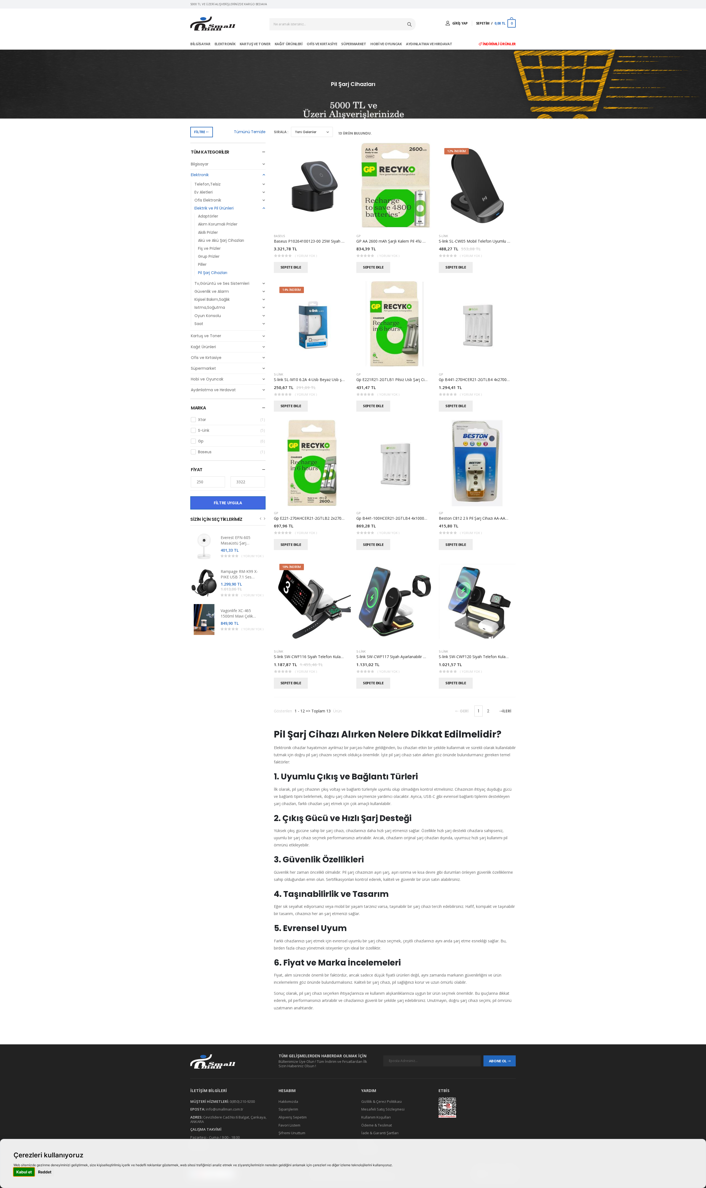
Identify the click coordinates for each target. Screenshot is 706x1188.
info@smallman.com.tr (224, 1109)
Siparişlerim (288, 1109)
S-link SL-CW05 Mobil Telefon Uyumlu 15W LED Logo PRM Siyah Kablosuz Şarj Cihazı (515, 241)
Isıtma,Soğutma (209, 307)
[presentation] (260, 518)
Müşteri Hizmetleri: (209, 1101)
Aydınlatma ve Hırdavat (429, 43)
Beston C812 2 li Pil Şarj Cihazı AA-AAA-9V (476, 518)
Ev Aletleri (203, 192)
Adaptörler (208, 216)
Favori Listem (289, 1124)
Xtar (231, 419)
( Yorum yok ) (252, 555)
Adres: (196, 1117)
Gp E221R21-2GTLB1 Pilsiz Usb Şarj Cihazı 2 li (397, 379)
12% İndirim (456, 151)
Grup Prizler (209, 256)
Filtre (199, 132)
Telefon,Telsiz (207, 184)
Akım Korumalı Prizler (217, 224)
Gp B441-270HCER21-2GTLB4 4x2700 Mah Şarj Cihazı (487, 379)
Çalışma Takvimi (205, 1129)
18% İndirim (291, 567)
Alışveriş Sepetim (293, 1117)
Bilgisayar (200, 43)
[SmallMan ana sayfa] (229, 1061)
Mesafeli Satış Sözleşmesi (383, 1109)
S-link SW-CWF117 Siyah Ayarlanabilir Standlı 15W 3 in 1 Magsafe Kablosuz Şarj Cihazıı (432, 656)
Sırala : (281, 132)
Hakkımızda (288, 1101)
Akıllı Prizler (208, 232)
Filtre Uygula (228, 502)
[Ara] (410, 24)
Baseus (231, 452)
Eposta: (197, 1109)
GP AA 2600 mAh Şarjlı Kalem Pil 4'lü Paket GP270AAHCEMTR (411, 241)
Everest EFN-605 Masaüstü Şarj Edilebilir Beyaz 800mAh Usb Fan (236, 546)
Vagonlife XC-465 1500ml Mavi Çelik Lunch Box (237, 616)
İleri (506, 711)
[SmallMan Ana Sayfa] (212, 23)
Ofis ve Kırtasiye (322, 43)
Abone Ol (498, 1060)
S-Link (231, 430)
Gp (231, 441)
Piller (202, 264)
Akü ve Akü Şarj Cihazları (221, 240)
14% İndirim (291, 290)
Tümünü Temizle (249, 132)
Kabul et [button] (24, 1172)
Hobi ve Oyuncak (386, 43)
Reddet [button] (44, 1172)
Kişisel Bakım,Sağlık (212, 299)
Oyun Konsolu (207, 315)
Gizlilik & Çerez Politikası (381, 1101)
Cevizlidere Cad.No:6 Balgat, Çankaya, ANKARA (228, 1119)
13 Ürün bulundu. (354, 133)
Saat (198, 323)
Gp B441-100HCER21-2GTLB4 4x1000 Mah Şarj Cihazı (404, 518)
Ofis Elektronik (207, 200)
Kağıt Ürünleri (289, 43)
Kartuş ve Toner (255, 43)
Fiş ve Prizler (209, 248)
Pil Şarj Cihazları (212, 272)
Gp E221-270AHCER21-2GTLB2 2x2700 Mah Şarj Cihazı (323, 518)
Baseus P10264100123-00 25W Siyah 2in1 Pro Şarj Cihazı (325, 241)
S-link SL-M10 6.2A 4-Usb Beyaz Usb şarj (310, 379)
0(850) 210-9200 (242, 1101)
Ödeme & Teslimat (376, 1124)
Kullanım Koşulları (376, 1117)
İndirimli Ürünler (499, 43)
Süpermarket (354, 43)
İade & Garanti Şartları (380, 1132)
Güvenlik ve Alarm (211, 291)
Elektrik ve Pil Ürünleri (214, 208)
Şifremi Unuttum (292, 1132)
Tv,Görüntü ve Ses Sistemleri (221, 283)
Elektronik (225, 43)
